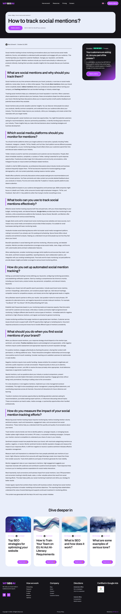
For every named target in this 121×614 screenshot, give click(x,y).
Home (9, 15)
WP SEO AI (115, 611)
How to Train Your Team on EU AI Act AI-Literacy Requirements (45, 547)
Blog (13, 15)
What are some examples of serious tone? (102, 544)
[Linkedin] (4, 594)
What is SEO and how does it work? (74, 544)
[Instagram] (8, 594)
